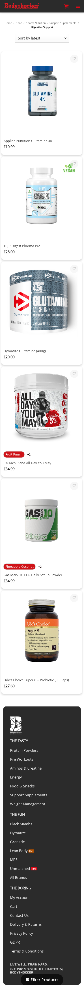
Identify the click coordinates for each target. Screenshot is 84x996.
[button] (66, 6)
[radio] (14, 454)
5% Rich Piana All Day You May (27, 463)
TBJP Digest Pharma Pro (22, 246)
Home (8, 23)
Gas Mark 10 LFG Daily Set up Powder (33, 575)
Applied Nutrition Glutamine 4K (28, 141)
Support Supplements (63, 23)
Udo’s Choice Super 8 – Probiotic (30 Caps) (36, 680)
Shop (19, 23)
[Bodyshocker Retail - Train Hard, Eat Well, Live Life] (25, 6)
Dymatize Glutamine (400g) (25, 351)
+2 (29, 454)
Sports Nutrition (36, 23)
